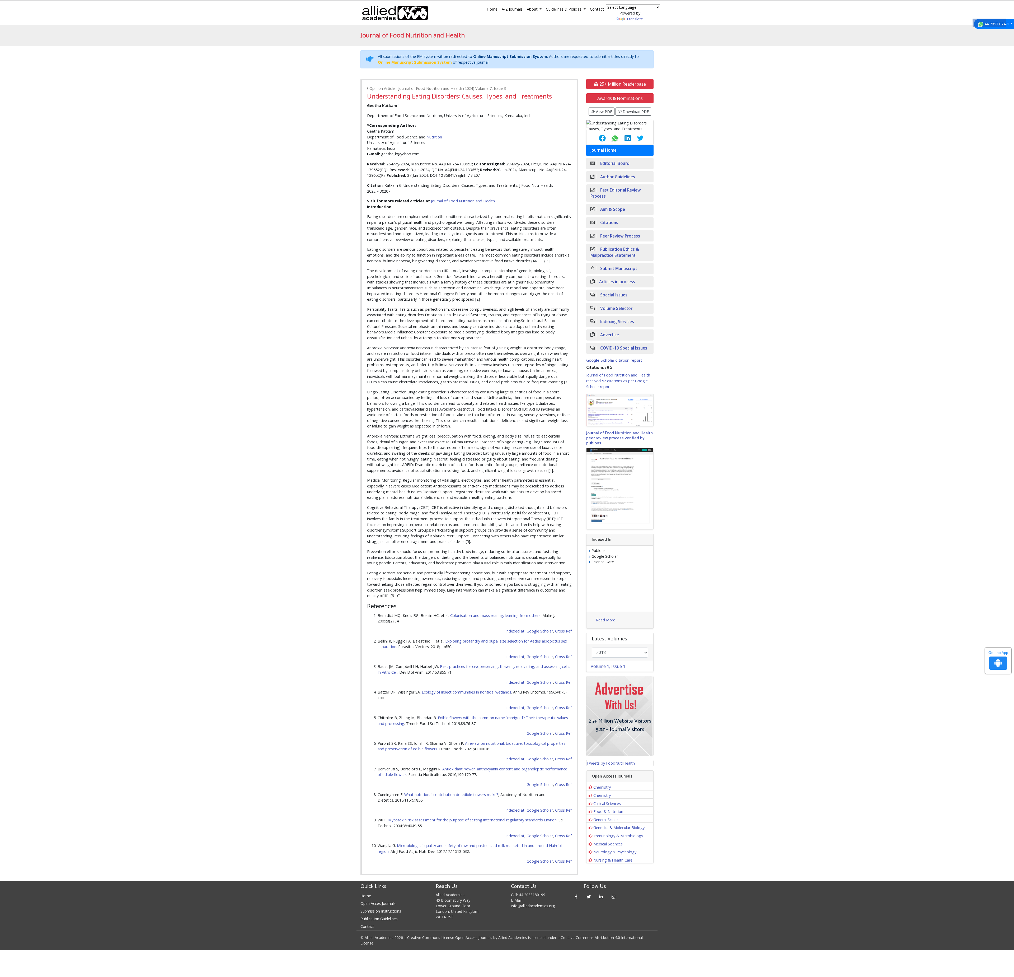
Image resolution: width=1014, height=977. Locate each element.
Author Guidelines (617, 177)
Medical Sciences (608, 843)
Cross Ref (563, 631)
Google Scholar (540, 631)
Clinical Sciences (607, 803)
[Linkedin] (601, 896)
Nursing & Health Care (612, 860)
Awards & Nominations (620, 98)
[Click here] (619, 410)
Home (492, 9)
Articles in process (617, 282)
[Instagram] (613, 896)
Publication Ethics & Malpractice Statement (614, 252)
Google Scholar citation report (614, 360)
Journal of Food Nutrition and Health (463, 200)
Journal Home (603, 150)
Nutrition (434, 136)
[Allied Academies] (395, 13)
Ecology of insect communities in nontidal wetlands (466, 692)
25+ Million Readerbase (622, 84)
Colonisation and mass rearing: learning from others (495, 615)
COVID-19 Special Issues (623, 348)
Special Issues (613, 295)
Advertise (609, 335)
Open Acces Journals (378, 903)
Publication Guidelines (379, 918)
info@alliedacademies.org (533, 905)
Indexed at (514, 631)
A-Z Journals (512, 9)
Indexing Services (616, 321)
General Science (607, 819)
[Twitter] (588, 896)
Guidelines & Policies (564, 9)
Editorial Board (614, 163)
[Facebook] (576, 896)
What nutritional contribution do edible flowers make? (451, 794)
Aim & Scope (612, 209)
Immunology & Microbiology (618, 835)
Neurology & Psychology (614, 851)
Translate (634, 18)
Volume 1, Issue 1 (608, 666)
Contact (597, 9)
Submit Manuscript (618, 268)
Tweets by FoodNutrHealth (610, 763)
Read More (605, 619)
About (533, 9)
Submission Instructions (380, 911)
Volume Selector (615, 308)
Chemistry (602, 787)
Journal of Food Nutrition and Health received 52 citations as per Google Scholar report (618, 381)
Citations (608, 222)
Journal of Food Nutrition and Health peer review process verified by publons (619, 438)
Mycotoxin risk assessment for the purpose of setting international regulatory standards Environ (472, 819)
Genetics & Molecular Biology (619, 827)
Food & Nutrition (608, 811)
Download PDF (635, 111)
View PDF (603, 111)
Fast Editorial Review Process (615, 193)
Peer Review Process (619, 236)
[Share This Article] (598, 138)
